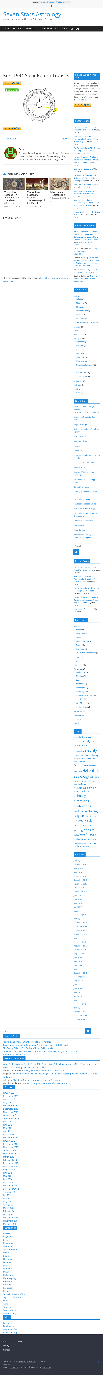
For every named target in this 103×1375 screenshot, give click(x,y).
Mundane (80, 353)
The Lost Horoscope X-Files (85, 504)
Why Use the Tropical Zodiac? (58, 193)
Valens (78, 839)
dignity (94, 755)
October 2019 (79, 888)
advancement (78, 742)
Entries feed (8, 1326)
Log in (6, 1323)
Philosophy (80, 357)
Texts (76, 389)
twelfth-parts (88, 834)
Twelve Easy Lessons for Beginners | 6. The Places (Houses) (11, 197)
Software (77, 385)
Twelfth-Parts (81, 373)
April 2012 (78, 996)
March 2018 (79, 938)
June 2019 (78, 899)
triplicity (77, 835)
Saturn (93, 816)
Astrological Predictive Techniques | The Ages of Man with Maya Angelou (86, 203)
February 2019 (80, 915)
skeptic (82, 820)
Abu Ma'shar (80, 737)
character (79, 755)
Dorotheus (81, 765)
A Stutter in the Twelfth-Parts (86, 184)
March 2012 (79, 1000)
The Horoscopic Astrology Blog (86, 412)
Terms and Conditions (12, 1341)
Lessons (77, 327)
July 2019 (77, 895)
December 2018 (80, 922)
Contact (6, 1350)
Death (78, 314)
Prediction (78, 334)
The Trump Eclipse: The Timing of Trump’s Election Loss (29, 1048)
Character (80, 307)
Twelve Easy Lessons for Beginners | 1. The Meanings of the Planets (36, 197)
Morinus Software (81, 441)
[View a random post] (77, 28)
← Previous (10, 138)
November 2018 (80, 926)
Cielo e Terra (79, 450)
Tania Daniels (79, 530)
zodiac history (82, 376)
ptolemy (92, 811)
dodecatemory (79, 761)
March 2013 (79, 969)
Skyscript (77, 446)
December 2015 (80, 946)
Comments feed (10, 1329)
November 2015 (80, 949)
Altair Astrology (80, 467)
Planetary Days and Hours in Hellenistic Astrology (36, 1080)
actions (88, 737)
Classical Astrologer (82, 499)
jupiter (76, 781)
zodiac (96, 843)
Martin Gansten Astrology (84, 508)
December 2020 (80, 864)
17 (5, 209)
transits (89, 830)
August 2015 (79, 953)
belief (77, 745)
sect (75, 821)
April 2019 (78, 907)
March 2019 (79, 911)
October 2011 (79, 1019)
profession (80, 811)
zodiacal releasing (82, 846)
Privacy (6, 1345)
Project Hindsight (81, 424)
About (65, 28)
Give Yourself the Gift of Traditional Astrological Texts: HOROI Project (86, 139)
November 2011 (80, 1015)
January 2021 (79, 860)
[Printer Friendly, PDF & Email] (12, 89)
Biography (80, 303)
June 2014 (78, 965)
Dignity (82, 368)
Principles (31, 28)
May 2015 (78, 961)
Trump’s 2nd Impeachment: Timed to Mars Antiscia (85, 278)
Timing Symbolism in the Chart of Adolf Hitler (85, 251)
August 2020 (79, 868)
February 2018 (80, 942)
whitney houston (86, 843)
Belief (78, 299)
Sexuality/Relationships (86, 322)
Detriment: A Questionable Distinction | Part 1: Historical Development (86, 178)
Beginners (80, 342)
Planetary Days (82, 361)
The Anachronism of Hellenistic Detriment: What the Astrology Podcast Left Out (87, 160)
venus (87, 839)
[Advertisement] (51, 53)
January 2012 (79, 1008)
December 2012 (80, 973)
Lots (78, 349)
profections (82, 806)
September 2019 (80, 891)
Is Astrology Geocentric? (84, 169)
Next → (66, 138)
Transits (77, 393)
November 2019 (80, 884)
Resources (78, 381)
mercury (89, 780)
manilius (82, 781)
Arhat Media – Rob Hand (84, 462)
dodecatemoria (88, 759)
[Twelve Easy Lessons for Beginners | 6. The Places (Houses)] (14, 179)
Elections (80, 345)
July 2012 (77, 984)
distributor (78, 759)
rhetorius (88, 816)
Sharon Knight (80, 525)
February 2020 (80, 876)
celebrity (90, 750)
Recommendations (50, 28)
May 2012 (78, 992)
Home (7, 28)
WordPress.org (10, 1332)
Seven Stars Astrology (32, 14)
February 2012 (80, 1004)
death (87, 755)
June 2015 (78, 957)
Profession (80, 318)
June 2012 (78, 988)
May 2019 (78, 903)
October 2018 (79, 930)
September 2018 (80, 934)
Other (76, 331)
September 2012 (80, 977)
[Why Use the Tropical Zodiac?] (60, 179)
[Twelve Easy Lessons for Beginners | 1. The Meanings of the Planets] (37, 179)
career (83, 745)
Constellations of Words (84, 520)
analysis (88, 741)
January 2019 (79, 918)
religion (79, 816)
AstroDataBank (80, 436)
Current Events (82, 311)
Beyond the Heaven (82, 487)
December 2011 (80, 1011)
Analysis (17, 28)
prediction (85, 791)
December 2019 (80, 880)
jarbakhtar (95, 777)
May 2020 (78, 872)
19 (42, 206)
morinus (77, 784)
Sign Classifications (84, 365)
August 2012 (79, 980)
